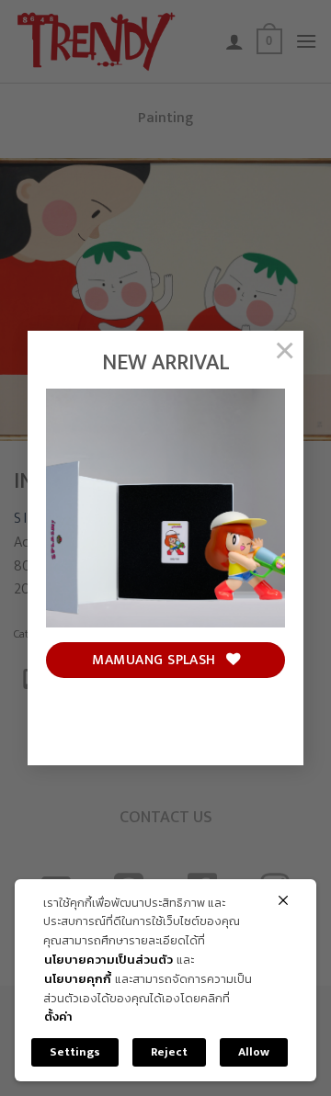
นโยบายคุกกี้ (77, 979)
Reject (169, 1052)
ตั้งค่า (58, 1017)
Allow (253, 1052)
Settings (75, 1052)
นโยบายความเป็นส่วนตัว (108, 960)
